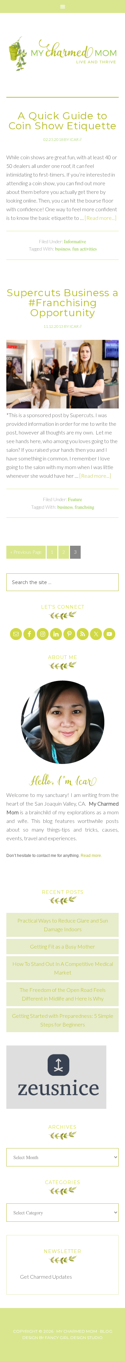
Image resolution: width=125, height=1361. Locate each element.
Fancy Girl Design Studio (74, 1337)
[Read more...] (100, 218)
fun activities (84, 249)
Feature (75, 499)
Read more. (91, 855)
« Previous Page (26, 552)
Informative (75, 241)
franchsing (84, 507)
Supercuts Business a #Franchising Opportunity (63, 303)
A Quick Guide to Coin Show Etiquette (62, 121)
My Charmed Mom (62, 55)
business (62, 249)
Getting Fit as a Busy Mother (62, 946)
